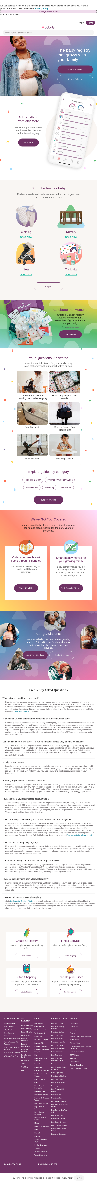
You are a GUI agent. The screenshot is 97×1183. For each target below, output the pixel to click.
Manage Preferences (48, 11)
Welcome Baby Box (11, 1056)
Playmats (37, 1136)
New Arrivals (38, 1023)
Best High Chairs (57, 1079)
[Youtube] (32, 1169)
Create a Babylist (10, 1023)
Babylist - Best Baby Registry (48, 27)
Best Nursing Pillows (58, 1082)
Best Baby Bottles (57, 1032)
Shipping (73, 1030)
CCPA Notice (74, 1055)
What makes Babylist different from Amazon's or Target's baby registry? (36, 719)
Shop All (48, 286)
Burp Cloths (38, 1067)
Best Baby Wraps (57, 1052)
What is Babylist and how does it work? (20, 698)
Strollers (37, 1148)
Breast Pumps (39, 1064)
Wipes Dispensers (40, 1155)
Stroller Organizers (40, 1145)
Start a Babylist (75, 69)
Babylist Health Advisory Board (80, 1036)
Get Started (28, 142)
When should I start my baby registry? (20, 842)
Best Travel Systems (58, 1122)
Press (23, 1070)
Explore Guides (48, 500)
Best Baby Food (56, 1038)
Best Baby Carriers (57, 1035)
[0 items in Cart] (92, 27)
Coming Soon (39, 1026)
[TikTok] (6, 1169)
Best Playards (56, 1086)
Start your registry (21, 711)
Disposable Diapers (41, 1095)
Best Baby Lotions (57, 1045)
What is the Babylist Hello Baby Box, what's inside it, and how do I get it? (36, 819)
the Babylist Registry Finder (21, 901)
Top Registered (39, 1033)
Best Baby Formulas (58, 1042)
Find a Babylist (75, 79)
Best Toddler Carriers (58, 1101)
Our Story (24, 1067)
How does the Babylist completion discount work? (25, 799)
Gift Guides (66, 487)
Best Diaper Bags (57, 1073)
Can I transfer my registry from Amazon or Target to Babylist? (31, 860)
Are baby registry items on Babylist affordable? (24, 780)
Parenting (49, 487)
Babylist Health (26, 1032)
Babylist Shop (26, 1035)
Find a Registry (62, 655)
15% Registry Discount (12, 1053)
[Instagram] (11, 1169)
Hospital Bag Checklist (12, 1038)
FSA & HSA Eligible (41, 1040)
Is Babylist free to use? (13, 762)
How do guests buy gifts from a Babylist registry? (25, 879)
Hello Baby (25, 1060)
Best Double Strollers (58, 1076)
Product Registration (77, 1052)
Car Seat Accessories (41, 1070)
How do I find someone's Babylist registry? (22, 897)
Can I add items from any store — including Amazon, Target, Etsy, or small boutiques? (43, 742)
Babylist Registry (27, 1025)
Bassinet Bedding (40, 1046)
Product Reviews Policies (78, 1068)
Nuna (36, 1130)
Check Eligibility (26, 588)
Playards (37, 1133)
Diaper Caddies (39, 1091)
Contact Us (74, 1026)
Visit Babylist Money (70, 588)
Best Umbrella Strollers (59, 1125)
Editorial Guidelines (76, 1065)
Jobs (23, 1064)
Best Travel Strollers (58, 1119)
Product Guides (59, 1019)
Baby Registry (11, 1019)
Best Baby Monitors (58, 1048)
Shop (37, 1019)
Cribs (36, 1082)
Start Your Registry (35, 655)
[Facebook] (17, 1169)
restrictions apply (72, 327)
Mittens (37, 1123)
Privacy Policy (41, 8)
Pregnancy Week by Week (60, 480)
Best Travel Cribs (57, 1115)
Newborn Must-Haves (41, 1030)
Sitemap (73, 1058)
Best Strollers (56, 1095)
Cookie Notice (74, 1062)
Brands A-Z (38, 1036)
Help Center (74, 1023)
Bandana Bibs (39, 1043)
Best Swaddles (56, 1098)
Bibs (35, 1055)
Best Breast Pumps (58, 1064)
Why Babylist (8, 1030)
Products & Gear (33, 480)
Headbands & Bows (41, 1103)
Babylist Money (26, 1029)
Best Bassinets (56, 1055)
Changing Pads (39, 1079)
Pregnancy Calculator (58, 1134)
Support (74, 1019)
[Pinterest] (22, 1169)
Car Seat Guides (57, 1023)
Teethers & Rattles (40, 1151)
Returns (72, 1033)
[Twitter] (27, 1169)
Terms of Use (74, 1040)
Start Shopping (26, 992)
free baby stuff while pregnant (79, 835)
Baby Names (32, 487)
